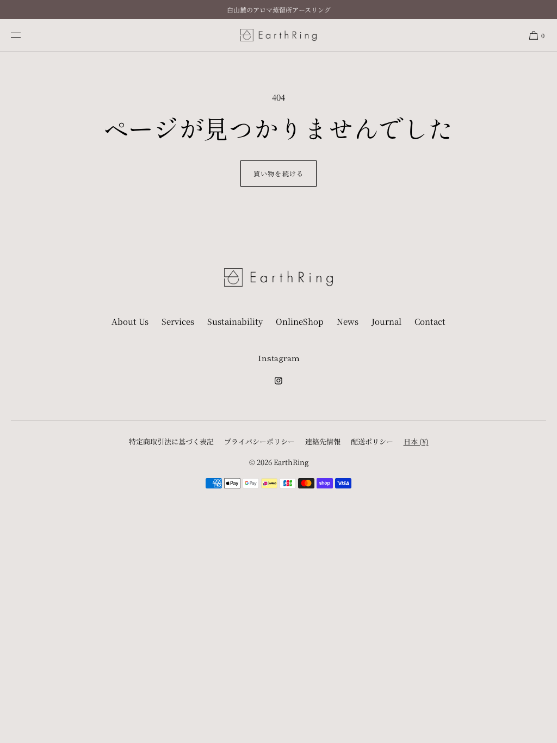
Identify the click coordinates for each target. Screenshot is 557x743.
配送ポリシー (372, 441)
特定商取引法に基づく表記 (171, 441)
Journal (386, 321)
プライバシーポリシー (259, 441)
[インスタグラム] (278, 384)
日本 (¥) (416, 441)
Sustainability (235, 321)
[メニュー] (24, 35)
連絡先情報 (323, 441)
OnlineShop (300, 321)
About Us (130, 321)
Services (178, 321)
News (347, 321)
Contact (429, 321)
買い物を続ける (278, 173)
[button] (536, 35)
